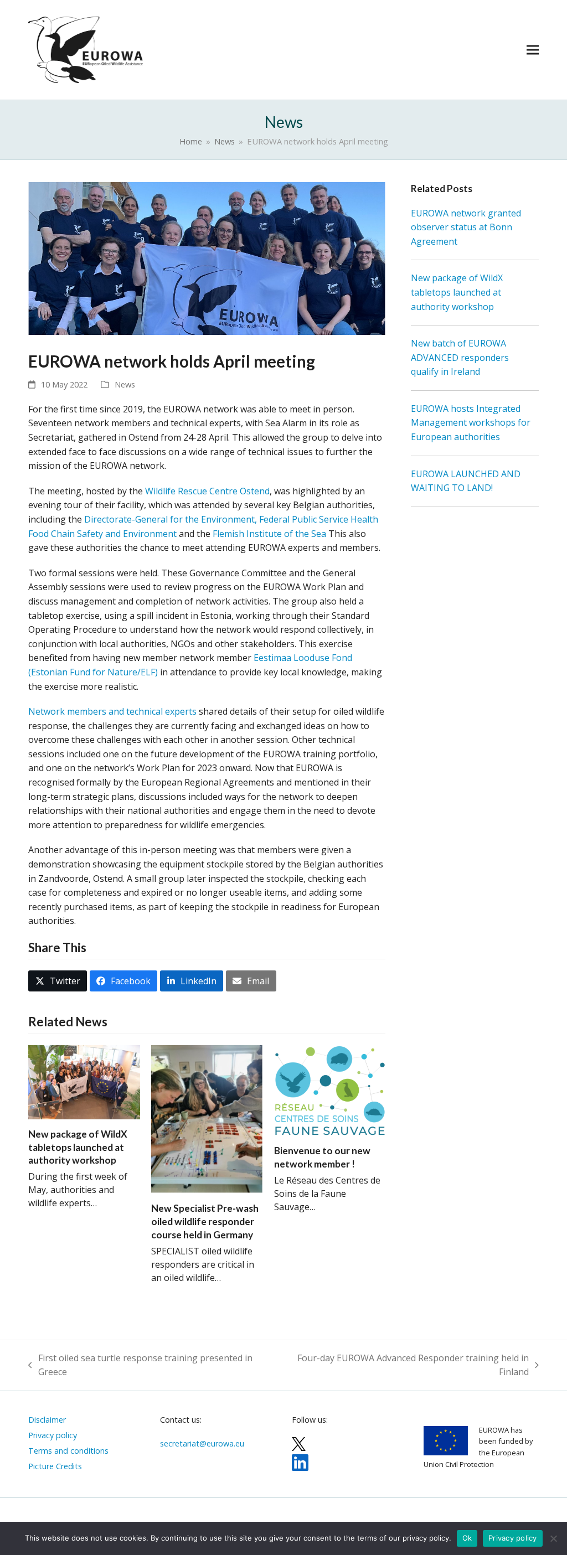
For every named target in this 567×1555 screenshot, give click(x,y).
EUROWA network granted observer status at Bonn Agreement (466, 227)
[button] (533, 49)
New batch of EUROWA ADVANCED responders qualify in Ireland (460, 357)
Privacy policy (512, 1537)
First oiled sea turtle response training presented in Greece (140, 1366)
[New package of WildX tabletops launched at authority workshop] (84, 1081)
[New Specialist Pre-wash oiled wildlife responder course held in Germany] (207, 1118)
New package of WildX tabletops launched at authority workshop (77, 1147)
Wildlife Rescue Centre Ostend (207, 491)
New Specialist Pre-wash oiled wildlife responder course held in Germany (205, 1221)
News (125, 384)
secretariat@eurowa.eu (202, 1443)
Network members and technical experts (112, 711)
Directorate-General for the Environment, (171, 519)
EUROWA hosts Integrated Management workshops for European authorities (470, 422)
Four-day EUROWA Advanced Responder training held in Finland (404, 1366)
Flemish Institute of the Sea (269, 534)
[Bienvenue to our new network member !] (330, 1089)
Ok (467, 1537)
